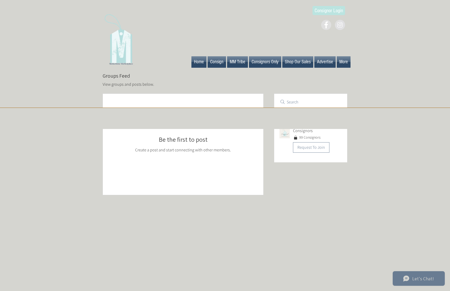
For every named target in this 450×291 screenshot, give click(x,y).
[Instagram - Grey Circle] (340, 25)
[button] (310, 141)
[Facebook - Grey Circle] (326, 25)
